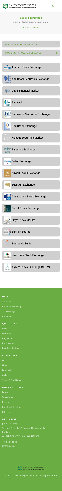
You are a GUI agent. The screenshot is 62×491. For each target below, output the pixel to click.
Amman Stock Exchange (26, 67)
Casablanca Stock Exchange (28, 196)
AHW (54, 475)
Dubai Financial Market (25, 90)
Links (4, 365)
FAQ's (5, 360)
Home (26, 27)
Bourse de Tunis (21, 243)
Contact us (7, 316)
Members (6, 333)
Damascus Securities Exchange (30, 114)
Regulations (8, 338)
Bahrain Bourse (20, 231)
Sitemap (6, 412)
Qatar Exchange (21, 161)
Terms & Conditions (11, 380)
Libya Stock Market (23, 220)
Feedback (6, 370)
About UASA (8, 301)
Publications (8, 343)
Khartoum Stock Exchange (27, 255)
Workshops (7, 397)
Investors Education (11, 407)
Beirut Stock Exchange (25, 208)
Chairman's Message (12, 306)
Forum (5, 392)
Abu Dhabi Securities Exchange (30, 79)
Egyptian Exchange (23, 184)
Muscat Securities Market (27, 137)
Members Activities (11, 348)
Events (5, 402)
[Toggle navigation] (58, 6)
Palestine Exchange (23, 149)
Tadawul (16, 102)
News (36, 27)
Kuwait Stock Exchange (25, 173)
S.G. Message (8, 311)
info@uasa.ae (8, 446)
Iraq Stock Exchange (24, 126)
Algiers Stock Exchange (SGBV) (30, 267)
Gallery (5, 375)
